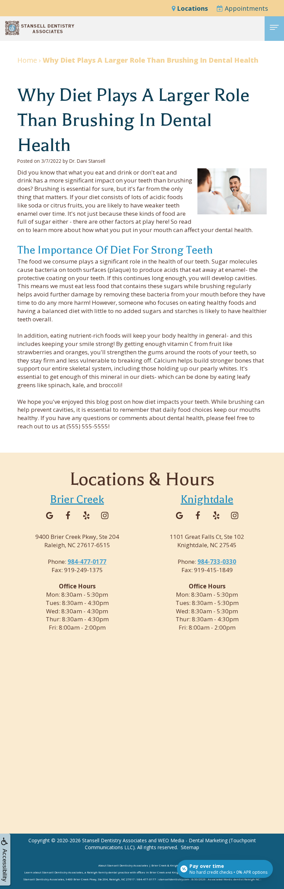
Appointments (245, 8)
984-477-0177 (87, 562)
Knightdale (207, 499)
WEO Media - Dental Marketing (193, 840)
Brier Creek (77, 499)
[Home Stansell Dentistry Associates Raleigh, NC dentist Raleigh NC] (39, 28)
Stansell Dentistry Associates (114, 840)
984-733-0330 (216, 562)
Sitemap (190, 847)
